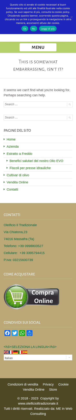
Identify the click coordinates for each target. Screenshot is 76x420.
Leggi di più (48, 28)
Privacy (48, 384)
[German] (15, 352)
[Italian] (20, 352)
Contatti (12, 189)
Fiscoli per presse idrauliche (30, 168)
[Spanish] (25, 352)
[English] (6, 352)
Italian (9, 358)
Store (53, 389)
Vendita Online (17, 182)
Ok (25, 28)
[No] (71, 17)
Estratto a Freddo (19, 154)
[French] (10, 352)
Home (11, 139)
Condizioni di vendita (23, 384)
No (33, 28)
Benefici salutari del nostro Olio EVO (36, 161)
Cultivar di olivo (18, 175)
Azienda (13, 146)
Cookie (63, 384)
